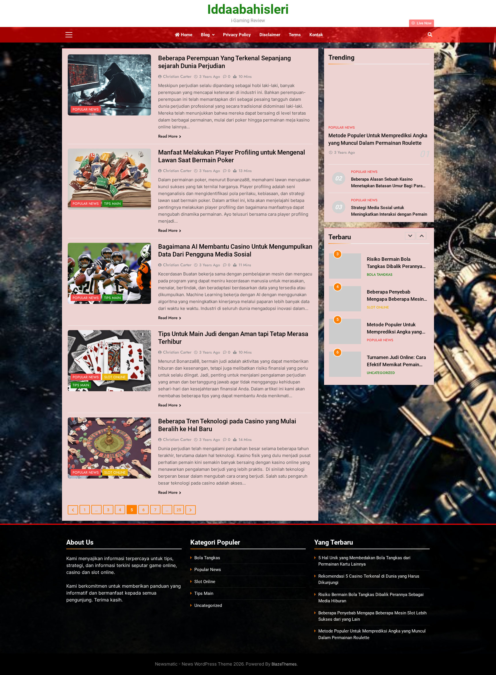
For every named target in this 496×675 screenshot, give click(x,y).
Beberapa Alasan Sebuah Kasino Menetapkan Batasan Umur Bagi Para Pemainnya (387, 186)
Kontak (316, 34)
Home (186, 34)
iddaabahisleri (248, 9)
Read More (168, 136)
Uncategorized (381, 372)
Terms (295, 34)
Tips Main (112, 203)
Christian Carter (177, 76)
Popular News (86, 109)
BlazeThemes (284, 664)
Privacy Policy (237, 34)
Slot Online (115, 377)
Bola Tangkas (379, 274)
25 (179, 510)
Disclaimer (269, 34)
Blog (205, 34)
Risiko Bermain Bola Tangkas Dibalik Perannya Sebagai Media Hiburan (394, 266)
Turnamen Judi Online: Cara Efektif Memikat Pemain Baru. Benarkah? (396, 365)
